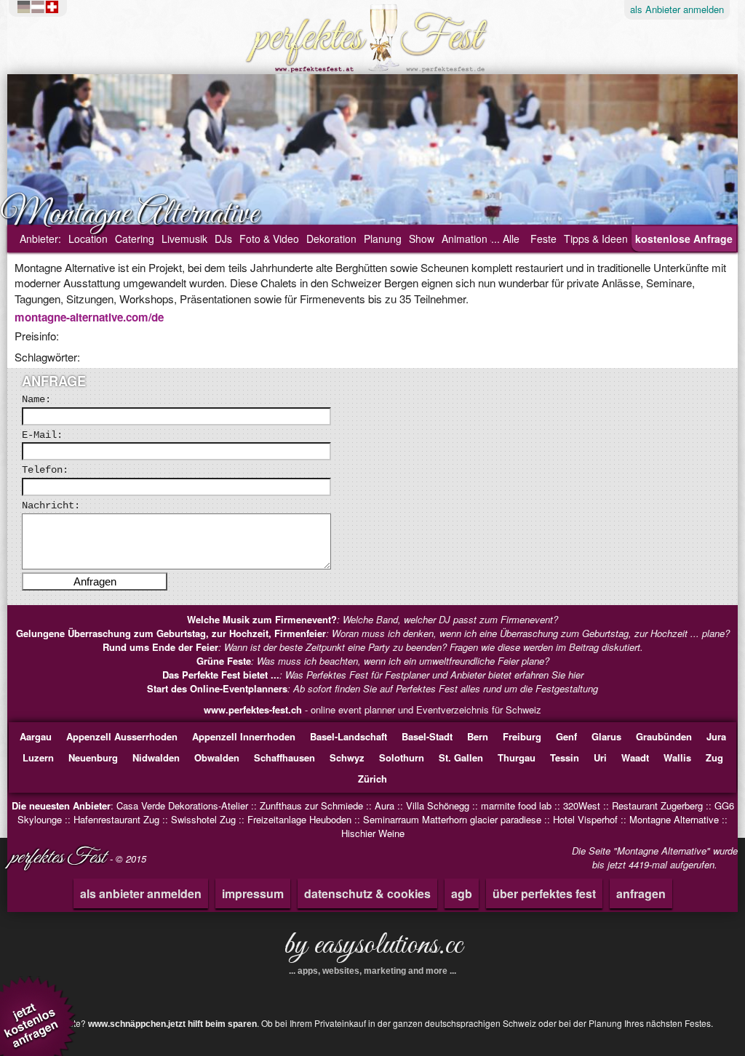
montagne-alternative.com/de (89, 317)
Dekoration (331, 238)
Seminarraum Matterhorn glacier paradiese (452, 819)
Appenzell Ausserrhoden (122, 736)
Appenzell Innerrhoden (243, 736)
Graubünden (664, 736)
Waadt (635, 757)
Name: (36, 399)
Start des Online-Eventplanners (217, 688)
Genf (566, 736)
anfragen (641, 893)
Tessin (564, 757)
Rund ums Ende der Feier (160, 647)
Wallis (677, 757)
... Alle (505, 238)
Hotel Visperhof (585, 819)
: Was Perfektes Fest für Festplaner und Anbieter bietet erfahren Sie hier (372, 674)
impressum (253, 893)
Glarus (606, 736)
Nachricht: (51, 505)
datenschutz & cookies (367, 893)
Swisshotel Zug (203, 819)
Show (421, 238)
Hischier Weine (373, 833)
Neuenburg (93, 757)
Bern (477, 736)
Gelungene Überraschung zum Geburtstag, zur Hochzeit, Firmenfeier (171, 633)
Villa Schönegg (437, 805)
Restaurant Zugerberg (657, 805)
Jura (716, 736)
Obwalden (216, 757)
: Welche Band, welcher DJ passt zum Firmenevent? (372, 619)
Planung (383, 238)
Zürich (372, 778)
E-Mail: (42, 435)
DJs (223, 238)
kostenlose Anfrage (684, 238)
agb (461, 893)
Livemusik (184, 238)
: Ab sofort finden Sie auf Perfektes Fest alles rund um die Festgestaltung (372, 688)
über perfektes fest (544, 893)
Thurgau (516, 757)
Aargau (36, 736)
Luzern (38, 757)
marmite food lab (516, 805)
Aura (384, 805)
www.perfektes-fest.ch (253, 709)
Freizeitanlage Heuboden (299, 819)
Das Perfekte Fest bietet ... (220, 674)
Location (88, 238)
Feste (543, 238)
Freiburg (522, 736)
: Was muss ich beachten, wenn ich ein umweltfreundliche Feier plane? (372, 661)
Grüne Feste (223, 661)
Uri (600, 757)
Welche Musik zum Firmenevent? (262, 619)
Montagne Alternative (674, 819)
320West (581, 805)
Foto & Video (269, 238)
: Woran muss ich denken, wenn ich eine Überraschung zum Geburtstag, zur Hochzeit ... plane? (373, 633)
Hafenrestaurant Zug (116, 819)
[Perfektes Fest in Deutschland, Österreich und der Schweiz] (41, 7)
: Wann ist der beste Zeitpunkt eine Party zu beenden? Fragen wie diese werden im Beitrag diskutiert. (373, 647)
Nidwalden (156, 757)
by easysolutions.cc (373, 950)
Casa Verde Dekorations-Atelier (182, 805)
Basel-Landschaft (348, 736)
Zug (714, 757)
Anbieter (677, 9)
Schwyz (347, 757)
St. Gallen (461, 757)
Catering (134, 238)
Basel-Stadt (427, 736)
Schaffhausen (284, 757)
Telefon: (45, 470)
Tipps (596, 238)
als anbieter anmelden (141, 893)
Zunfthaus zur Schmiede (311, 805)
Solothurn (401, 757)
